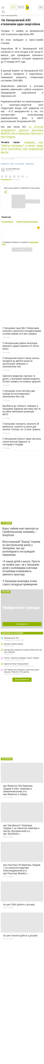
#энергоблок (29, 164)
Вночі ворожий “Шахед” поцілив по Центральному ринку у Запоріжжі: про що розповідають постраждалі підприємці (21, 548)
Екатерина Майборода (13, 169)
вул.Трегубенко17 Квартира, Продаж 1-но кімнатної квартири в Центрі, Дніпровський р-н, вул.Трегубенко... (21, 829)
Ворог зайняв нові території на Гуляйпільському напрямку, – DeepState (20, 532)
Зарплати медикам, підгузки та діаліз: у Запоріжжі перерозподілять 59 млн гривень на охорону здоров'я (21, 378)
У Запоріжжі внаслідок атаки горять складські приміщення (19, 582)
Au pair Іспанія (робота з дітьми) (20, 935)
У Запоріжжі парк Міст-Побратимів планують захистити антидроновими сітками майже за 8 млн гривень (21, 331)
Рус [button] (40, 7)
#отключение (19, 164)
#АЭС (12, 164)
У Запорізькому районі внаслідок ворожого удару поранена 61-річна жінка (20, 346)
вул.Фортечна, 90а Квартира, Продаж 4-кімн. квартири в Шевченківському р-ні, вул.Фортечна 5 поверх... (18, 790)
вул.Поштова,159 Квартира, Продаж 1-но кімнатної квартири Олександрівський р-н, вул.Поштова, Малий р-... (21, 869)
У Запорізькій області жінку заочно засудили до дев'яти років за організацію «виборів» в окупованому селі (20, 362)
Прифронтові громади (21, 607)
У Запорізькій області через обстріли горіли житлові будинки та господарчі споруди (21, 441)
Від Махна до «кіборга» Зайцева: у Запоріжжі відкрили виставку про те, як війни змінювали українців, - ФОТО (21, 410)
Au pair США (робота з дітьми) (19, 904)
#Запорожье (5, 164)
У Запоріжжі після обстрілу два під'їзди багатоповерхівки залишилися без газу (18, 393)
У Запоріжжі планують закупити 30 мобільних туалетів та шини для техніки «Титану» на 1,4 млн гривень (21, 426)
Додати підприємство (22, 680)
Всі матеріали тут (22, 624)
